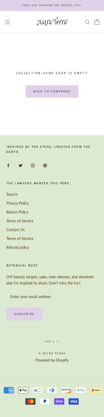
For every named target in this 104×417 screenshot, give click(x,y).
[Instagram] (33, 165)
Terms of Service (19, 221)
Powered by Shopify (52, 360)
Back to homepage (51, 91)
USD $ (49, 341)
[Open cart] (97, 22)
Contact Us (15, 229)
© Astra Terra (52, 353)
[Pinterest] (45, 165)
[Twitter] (20, 165)
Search (12, 194)
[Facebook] (8, 165)
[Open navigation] (7, 22)
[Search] (87, 22)
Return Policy (17, 212)
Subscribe (24, 314)
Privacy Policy (17, 203)
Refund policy (17, 247)
